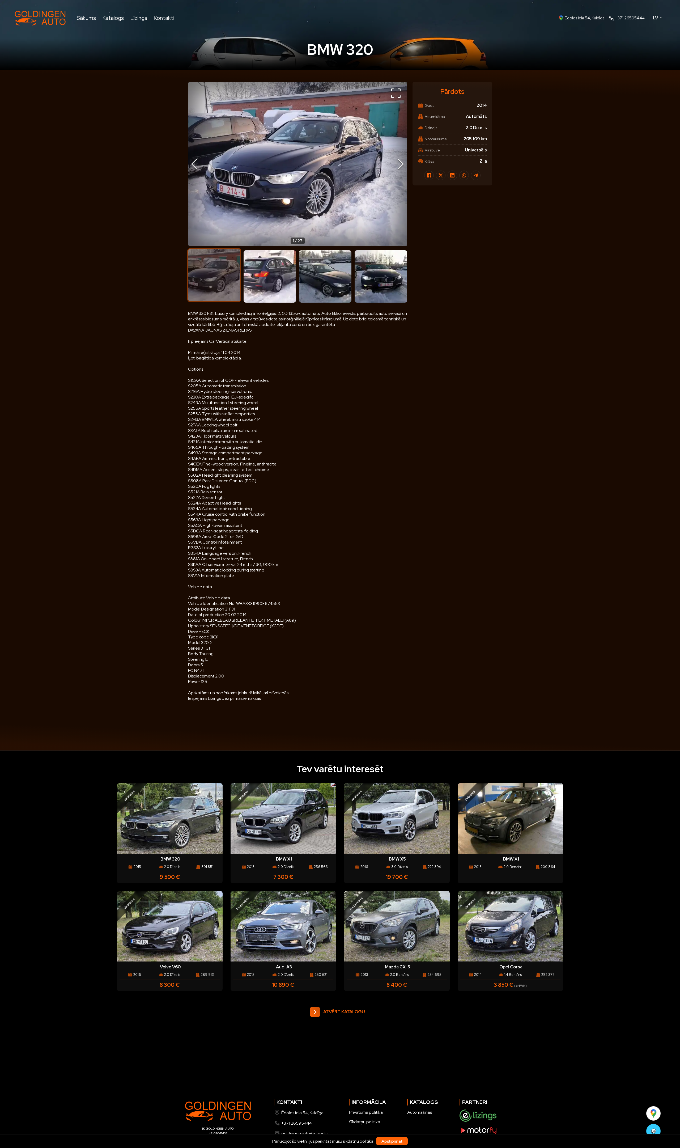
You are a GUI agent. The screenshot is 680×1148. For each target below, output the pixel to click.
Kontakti (164, 18)
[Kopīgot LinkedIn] (452, 175)
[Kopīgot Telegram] (476, 175)
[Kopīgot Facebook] (429, 175)
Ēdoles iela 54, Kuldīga (585, 18)
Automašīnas (419, 1112)
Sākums (86, 18)
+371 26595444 (630, 18)
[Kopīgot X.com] (440, 175)
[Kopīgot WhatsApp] (464, 175)
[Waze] (653, 1131)
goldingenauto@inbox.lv (304, 1133)
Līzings (138, 18)
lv (655, 18)
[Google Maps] (653, 1113)
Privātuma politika (366, 1112)
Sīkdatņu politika (364, 1122)
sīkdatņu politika (358, 1141)
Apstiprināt (391, 1141)
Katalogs (113, 18)
